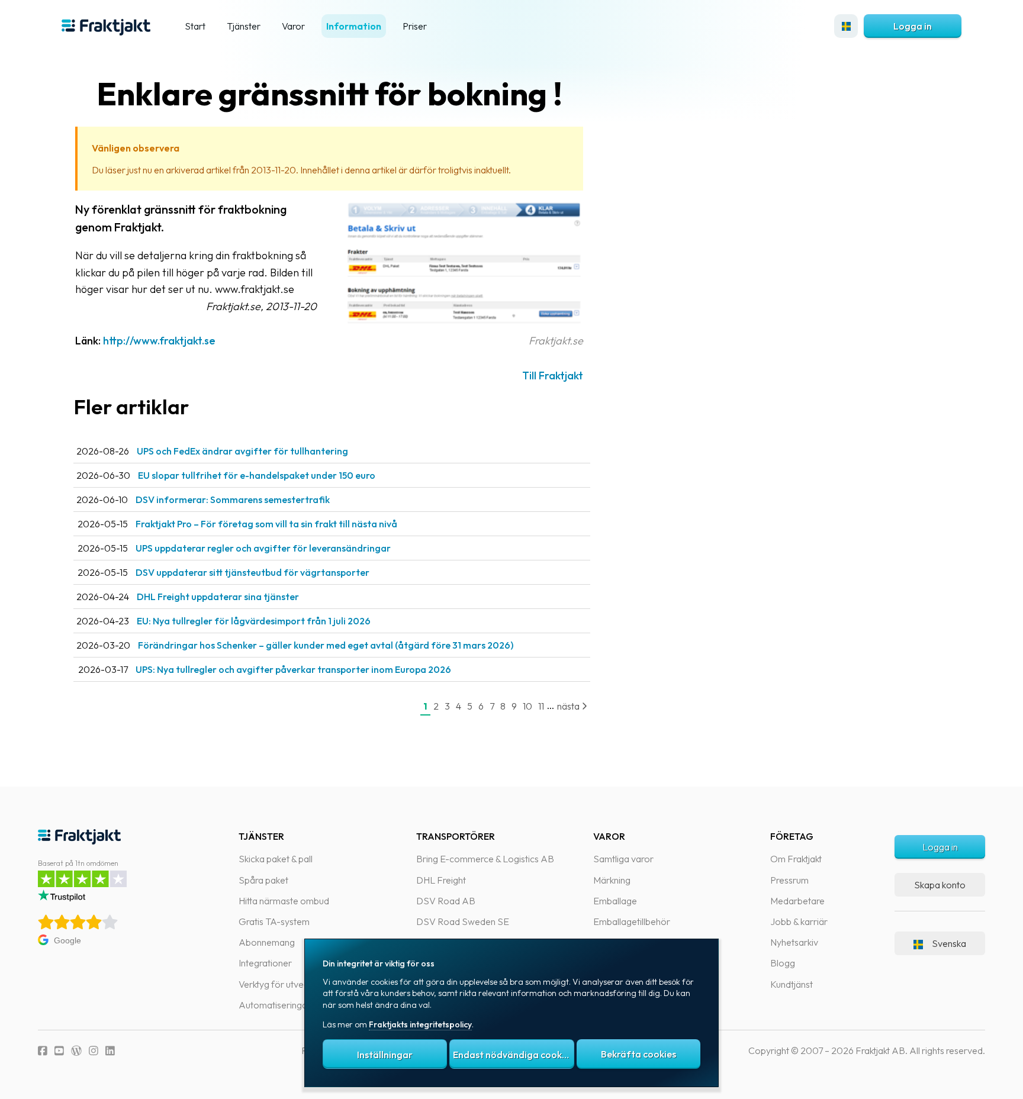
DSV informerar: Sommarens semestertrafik (233, 499)
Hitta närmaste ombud (284, 901)
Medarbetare (797, 901)
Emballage (615, 901)
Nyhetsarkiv (794, 942)
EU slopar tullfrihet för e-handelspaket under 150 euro (256, 475)
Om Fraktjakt (796, 859)
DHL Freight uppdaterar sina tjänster (218, 596)
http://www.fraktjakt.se (159, 340)
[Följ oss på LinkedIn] (110, 1051)
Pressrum (789, 880)
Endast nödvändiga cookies (513, 1055)
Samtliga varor (623, 859)
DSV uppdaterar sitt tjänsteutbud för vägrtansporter (252, 572)
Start (195, 26)
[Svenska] (846, 26)
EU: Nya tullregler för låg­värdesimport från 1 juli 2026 (254, 621)
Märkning (611, 880)
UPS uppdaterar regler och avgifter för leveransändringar (263, 548)
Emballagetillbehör (631, 921)
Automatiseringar (275, 1005)
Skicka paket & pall (276, 859)
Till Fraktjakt (552, 375)
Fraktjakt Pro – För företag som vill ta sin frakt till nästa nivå (266, 524)
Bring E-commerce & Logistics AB (485, 859)
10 (527, 706)
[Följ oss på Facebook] (42, 1051)
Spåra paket (263, 880)
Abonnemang (267, 942)
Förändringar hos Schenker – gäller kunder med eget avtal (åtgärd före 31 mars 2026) (325, 645)
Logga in (912, 26)
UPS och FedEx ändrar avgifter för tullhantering (242, 451)
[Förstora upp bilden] (464, 323)
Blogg (782, 963)
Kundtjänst (791, 984)
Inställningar (385, 1055)
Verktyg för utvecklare (283, 984)
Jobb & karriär (799, 921)
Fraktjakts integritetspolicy (420, 1024)
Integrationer (265, 963)
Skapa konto (940, 885)
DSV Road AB (445, 901)
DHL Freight (441, 880)
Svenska (949, 943)
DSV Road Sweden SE (462, 921)
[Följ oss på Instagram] (93, 1051)
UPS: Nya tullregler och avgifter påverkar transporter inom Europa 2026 (293, 669)
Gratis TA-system (274, 921)
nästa (569, 706)
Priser (415, 26)
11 (541, 706)
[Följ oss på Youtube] (59, 1051)
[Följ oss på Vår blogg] (76, 1051)
